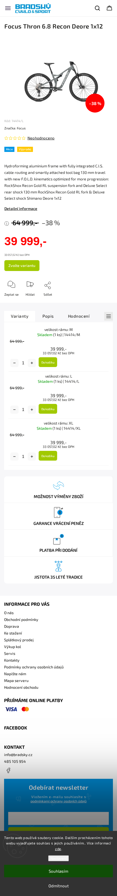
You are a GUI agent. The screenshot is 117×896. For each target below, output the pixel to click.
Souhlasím (58, 871)
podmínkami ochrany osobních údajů (58, 801)
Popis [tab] (48, 316)
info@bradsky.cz (18, 754)
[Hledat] (97, 8)
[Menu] (7, 8)
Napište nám (15, 673)
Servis (9, 653)
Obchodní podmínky (21, 619)
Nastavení (58, 858)
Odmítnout (58, 885)
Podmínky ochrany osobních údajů (34, 667)
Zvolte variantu (21, 265)
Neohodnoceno (40, 138)
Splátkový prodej (19, 639)
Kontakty (12, 660)
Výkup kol (12, 646)
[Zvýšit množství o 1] (32, 363)
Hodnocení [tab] (79, 316)
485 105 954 (15, 761)
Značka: (15, 128)
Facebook (8, 770)
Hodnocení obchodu (21, 687)
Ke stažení (13, 633)
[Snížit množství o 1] (14, 363)
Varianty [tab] (19, 316)
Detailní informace (20, 208)
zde (58, 849)
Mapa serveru (16, 680)
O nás (9, 612)
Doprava (11, 626)
